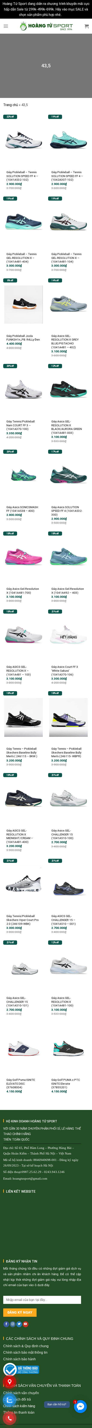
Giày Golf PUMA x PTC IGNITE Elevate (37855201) (65, 1083)
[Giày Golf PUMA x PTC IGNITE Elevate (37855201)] (68, 1048)
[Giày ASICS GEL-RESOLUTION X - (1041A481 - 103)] (23, 635)
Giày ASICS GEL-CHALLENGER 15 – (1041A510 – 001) (63, 919)
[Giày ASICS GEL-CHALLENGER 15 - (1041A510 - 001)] (68, 885)
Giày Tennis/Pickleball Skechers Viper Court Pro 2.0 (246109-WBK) (22, 919)
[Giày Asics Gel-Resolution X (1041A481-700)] (23, 557)
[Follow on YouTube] (25, 1324)
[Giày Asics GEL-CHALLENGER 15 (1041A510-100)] (68, 799)
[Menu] (5, 26)
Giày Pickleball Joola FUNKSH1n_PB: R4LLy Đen (23, 337)
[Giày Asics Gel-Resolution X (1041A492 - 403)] (68, 557)
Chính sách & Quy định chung (26, 1346)
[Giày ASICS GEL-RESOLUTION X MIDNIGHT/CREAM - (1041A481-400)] (23, 799)
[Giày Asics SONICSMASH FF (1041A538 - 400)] (23, 476)
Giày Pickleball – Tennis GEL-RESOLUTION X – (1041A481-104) (66, 257)
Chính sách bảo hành (19, 1359)
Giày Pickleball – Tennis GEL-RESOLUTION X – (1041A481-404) (21, 257)
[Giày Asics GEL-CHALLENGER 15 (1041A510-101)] (23, 966)
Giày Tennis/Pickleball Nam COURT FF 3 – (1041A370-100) (20, 425)
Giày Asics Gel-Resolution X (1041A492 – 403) (67, 590)
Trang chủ (10, 105)
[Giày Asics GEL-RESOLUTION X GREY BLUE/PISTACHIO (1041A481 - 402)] (68, 304)
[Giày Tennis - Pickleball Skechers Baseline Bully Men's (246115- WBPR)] (68, 717)
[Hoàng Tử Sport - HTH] (46, 26)
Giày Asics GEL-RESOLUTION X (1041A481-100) (62, 1001)
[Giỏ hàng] (87, 26)
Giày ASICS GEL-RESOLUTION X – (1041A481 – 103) (18, 670)
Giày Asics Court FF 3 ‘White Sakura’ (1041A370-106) (64, 670)
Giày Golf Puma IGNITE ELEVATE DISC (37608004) (20, 1083)
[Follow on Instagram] (13, 1324)
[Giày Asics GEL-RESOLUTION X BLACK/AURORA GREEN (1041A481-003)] (68, 390)
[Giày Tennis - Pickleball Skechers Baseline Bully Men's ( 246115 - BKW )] (23, 717)
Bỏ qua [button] (68, 15)
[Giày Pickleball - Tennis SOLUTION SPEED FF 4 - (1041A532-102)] (23, 141)
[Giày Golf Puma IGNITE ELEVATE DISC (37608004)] (23, 1048)
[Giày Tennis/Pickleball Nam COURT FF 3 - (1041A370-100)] (23, 390)
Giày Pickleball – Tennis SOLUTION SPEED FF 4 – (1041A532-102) (22, 175)
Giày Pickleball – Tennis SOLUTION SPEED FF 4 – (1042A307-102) (67, 175)
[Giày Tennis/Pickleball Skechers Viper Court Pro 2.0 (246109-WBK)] (23, 885)
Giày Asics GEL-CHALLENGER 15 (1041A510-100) (62, 834)
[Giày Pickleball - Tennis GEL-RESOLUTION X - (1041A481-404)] (23, 222)
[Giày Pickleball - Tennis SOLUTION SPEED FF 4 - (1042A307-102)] (68, 141)
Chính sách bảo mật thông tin (25, 1352)
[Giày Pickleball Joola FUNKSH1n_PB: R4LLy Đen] (23, 304)
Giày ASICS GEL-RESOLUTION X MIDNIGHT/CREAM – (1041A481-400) (19, 836)
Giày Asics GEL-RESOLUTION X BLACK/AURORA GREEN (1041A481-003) (66, 427)
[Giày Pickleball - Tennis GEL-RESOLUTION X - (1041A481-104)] (68, 222)
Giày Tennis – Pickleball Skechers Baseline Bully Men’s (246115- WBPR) (66, 752)
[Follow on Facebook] (6, 1324)
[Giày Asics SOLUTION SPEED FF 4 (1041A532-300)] (68, 476)
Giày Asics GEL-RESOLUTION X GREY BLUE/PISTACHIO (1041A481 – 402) (65, 341)
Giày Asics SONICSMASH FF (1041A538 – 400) (22, 509)
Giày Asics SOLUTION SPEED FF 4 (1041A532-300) (66, 510)
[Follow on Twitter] (19, 1324)
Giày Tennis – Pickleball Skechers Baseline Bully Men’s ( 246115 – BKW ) (21, 752)
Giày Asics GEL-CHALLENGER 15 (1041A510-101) (17, 1001)
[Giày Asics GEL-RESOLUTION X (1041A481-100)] (68, 966)
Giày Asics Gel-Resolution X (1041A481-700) (22, 590)
